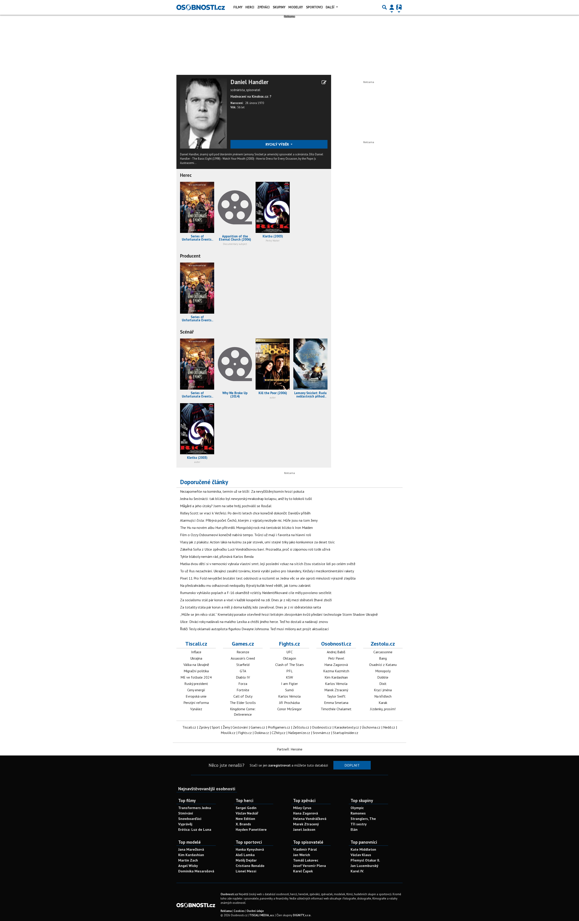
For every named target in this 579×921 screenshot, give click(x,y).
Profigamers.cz (279, 727)
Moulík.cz (228, 732)
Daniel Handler (249, 82)
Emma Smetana (336, 702)
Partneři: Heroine (289, 749)
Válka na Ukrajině (196, 664)
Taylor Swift (336, 696)
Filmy (237, 7)
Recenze (243, 652)
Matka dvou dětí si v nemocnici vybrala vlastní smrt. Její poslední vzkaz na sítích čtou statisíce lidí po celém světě (267, 563)
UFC (289, 652)
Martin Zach (188, 860)
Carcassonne (382, 652)
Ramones (358, 813)
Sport (216, 727)
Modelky (295, 7)
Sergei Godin (246, 807)
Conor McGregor (289, 709)
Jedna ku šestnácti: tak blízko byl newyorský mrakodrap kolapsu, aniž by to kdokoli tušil (246, 498)
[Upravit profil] (323, 82)
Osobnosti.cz (336, 643)
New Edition (245, 818)
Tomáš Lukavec (305, 860)
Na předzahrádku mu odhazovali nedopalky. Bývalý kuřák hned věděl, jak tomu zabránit (245, 585)
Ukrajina (196, 658)
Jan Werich (301, 854)
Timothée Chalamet (336, 709)
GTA (243, 671)
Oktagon (289, 658)
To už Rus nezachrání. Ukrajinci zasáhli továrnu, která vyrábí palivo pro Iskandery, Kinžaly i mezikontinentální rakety (267, 571)
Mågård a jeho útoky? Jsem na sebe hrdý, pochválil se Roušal (225, 506)
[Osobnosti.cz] (200, 7)
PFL (289, 671)
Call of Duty (242, 696)
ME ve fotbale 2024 (196, 677)
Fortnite (243, 690)
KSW (289, 677)
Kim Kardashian (336, 677)
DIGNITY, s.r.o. (302, 915)
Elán (354, 829)
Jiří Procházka (289, 702)
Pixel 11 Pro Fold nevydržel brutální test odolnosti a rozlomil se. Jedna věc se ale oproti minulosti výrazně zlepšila (268, 578)
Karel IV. (357, 871)
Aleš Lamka (245, 854)
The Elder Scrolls (243, 702)
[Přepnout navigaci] (391, 7)
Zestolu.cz (383, 643)
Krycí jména (383, 690)
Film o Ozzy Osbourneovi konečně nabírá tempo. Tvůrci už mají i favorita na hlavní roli (245, 535)
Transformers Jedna (194, 807)
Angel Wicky (188, 865)
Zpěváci (263, 7)
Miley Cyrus (302, 807)
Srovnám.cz (321, 732)
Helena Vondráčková (309, 818)
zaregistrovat (279, 765)
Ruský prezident (196, 683)
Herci (249, 7)
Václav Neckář (247, 813)
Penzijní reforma (196, 702)
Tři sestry (359, 824)
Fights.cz (289, 643)
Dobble (382, 677)
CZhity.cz (278, 732)
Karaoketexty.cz (346, 727)
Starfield (242, 664)
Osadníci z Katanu (383, 664)
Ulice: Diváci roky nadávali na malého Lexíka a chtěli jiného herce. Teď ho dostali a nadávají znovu (254, 621)
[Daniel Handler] (203, 113)
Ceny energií (196, 690)
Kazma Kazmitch (336, 671)
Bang (383, 658)
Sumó (289, 690)
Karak (383, 702)
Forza (242, 683)
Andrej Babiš (336, 652)
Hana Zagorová (336, 664)
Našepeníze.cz (299, 732)
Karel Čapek (303, 871)
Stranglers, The (363, 818)
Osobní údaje (255, 911)
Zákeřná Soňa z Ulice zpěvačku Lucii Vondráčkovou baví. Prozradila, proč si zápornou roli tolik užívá (255, 549)
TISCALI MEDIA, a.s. (261, 915)
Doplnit (352, 765)
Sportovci (314, 7)
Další (330, 7)
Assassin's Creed (243, 658)
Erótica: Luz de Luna (194, 829)
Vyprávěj (185, 824)
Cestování (240, 727)
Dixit (383, 683)
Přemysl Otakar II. (365, 860)
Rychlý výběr (278, 144)
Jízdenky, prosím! (383, 709)
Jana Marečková (191, 849)
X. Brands (243, 824)
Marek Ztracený (336, 690)
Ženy (226, 727)
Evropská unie (196, 696)
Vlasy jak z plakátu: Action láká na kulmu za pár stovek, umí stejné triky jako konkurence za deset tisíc (257, 542)
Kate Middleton (363, 849)
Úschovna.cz (371, 727)
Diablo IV (243, 677)
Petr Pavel (336, 658)
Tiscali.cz (196, 643)
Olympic (357, 807)
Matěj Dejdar (246, 860)
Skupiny (279, 7)
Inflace (196, 652)
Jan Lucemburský (364, 865)
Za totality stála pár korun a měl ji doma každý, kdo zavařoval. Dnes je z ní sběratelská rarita (250, 607)
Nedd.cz (389, 727)
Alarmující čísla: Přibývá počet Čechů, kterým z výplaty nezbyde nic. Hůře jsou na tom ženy (249, 520)
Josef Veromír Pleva (309, 865)
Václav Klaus (361, 854)
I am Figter (289, 683)
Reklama (226, 911)
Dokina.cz (261, 732)
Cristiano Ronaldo (250, 865)
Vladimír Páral (305, 849)
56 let (240, 107)
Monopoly (383, 671)
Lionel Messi (246, 871)
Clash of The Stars (289, 664)
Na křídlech (383, 696)
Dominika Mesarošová (196, 871)
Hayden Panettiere (251, 829)
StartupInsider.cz (345, 732)
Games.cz (243, 643)
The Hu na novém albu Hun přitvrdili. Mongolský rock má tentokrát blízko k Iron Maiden (246, 527)
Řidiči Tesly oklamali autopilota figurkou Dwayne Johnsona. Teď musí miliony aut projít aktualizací (254, 629)
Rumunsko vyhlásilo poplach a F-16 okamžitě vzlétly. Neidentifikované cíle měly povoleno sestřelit (256, 592)
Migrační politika (196, 671)
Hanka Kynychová (250, 849)
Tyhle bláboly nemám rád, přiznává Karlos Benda (217, 556)
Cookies (239, 911)
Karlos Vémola (289, 696)
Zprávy (204, 727)
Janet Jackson (304, 829)
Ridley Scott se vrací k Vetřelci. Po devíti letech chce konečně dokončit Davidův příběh (245, 513)
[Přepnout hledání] (384, 7)
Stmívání (185, 813)
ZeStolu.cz (301, 727)
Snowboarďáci (189, 818)
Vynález (196, 709)
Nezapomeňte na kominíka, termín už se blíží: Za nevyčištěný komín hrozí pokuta (242, 491)
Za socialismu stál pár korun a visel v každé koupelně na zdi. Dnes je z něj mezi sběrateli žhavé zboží (256, 600)
